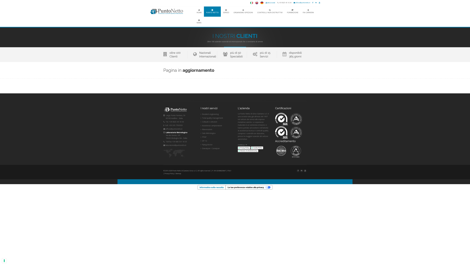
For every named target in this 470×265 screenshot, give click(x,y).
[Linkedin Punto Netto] (316, 3)
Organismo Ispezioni (243, 12)
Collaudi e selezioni (209, 122)
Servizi (226, 12)
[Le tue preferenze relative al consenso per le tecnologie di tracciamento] (4, 260)
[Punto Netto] (251, 4)
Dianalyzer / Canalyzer (211, 148)
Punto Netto (171, 11)
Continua (241, 145)
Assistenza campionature (212, 125)
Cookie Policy (257, 148)
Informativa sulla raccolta (212, 187)
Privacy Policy (244, 148)
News (199, 22)
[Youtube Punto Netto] (305, 171)
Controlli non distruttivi (269, 12)
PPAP (204, 137)
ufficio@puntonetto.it (302, 3)
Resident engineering (210, 114)
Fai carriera (308, 12)
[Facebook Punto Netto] (312, 3)
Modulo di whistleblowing (248, 151)
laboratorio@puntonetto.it (175, 145)
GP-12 (204, 141)
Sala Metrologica (208, 133)
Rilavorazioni (207, 129)
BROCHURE (271, 3)
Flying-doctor (207, 144)
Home (199, 12)
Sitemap (178, 173)
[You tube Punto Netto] (319, 3)
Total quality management (212, 118)
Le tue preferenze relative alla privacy (246, 187)
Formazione (292, 12)
